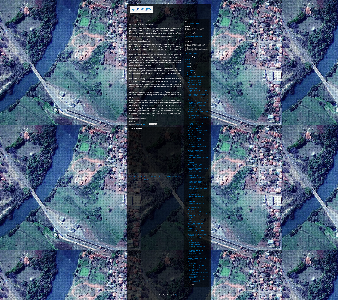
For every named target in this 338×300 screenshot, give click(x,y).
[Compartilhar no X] (153, 124)
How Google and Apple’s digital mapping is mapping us (196, 266)
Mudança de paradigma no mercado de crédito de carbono (198, 169)
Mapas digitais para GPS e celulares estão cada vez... (197, 141)
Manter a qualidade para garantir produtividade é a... (196, 77)
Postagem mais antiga (173, 176)
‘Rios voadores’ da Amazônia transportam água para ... (195, 151)
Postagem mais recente (137, 176)
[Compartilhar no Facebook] (155, 124)
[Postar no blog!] (151, 124)
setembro (191, 74)
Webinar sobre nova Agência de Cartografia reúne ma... (196, 280)
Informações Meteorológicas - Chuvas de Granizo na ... (197, 189)
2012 (188, 66)
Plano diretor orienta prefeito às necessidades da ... (196, 204)
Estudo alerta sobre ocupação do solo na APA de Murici (197, 87)
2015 (188, 59)
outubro (191, 72)
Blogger (176, 295)
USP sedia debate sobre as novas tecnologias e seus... (197, 174)
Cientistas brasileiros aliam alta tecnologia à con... (196, 197)
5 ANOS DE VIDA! (193, 256)
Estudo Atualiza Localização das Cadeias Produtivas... (196, 247)
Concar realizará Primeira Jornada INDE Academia (196, 178)
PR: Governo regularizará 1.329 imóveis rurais (196, 220)
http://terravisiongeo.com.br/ (192, 23)
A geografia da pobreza (194, 240)
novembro (191, 70)
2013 (188, 64)
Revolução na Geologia (194, 244)
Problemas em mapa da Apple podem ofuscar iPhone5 (197, 103)
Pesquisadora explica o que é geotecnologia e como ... (195, 182)
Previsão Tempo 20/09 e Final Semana (198, 130)
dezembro (191, 68)
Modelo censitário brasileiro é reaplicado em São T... (195, 224)
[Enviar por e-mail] (150, 124)
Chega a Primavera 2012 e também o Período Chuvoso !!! (197, 127)
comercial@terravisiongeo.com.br (193, 36)
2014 (188, 61)
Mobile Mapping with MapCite (195, 84)
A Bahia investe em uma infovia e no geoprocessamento (197, 135)
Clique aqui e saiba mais (191, 53)
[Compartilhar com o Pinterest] (156, 124)
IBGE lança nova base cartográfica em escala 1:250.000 (198, 273)
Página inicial (156, 176)
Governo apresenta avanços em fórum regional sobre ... (198, 158)
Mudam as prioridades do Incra (196, 97)
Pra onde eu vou (192, 209)
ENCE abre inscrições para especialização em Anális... (195, 165)
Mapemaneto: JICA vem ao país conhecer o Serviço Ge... (196, 231)
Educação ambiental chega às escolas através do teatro (198, 185)
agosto (190, 284)
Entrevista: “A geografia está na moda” (198, 100)
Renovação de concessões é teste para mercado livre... (197, 154)
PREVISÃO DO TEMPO (194, 80)
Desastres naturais (193, 217)
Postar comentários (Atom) (141, 179)
